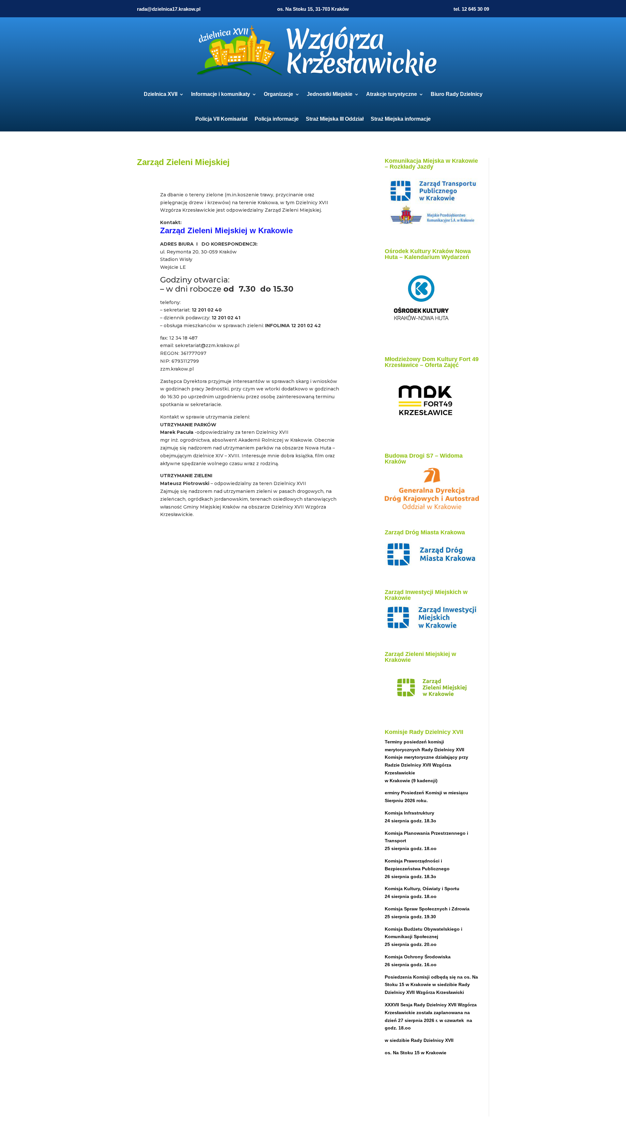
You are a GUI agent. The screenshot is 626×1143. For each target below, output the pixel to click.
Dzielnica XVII (160, 94)
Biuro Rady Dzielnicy (457, 94)
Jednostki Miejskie (329, 94)
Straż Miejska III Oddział (335, 119)
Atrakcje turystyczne (391, 94)
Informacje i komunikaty (220, 94)
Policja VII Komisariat (221, 119)
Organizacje (278, 94)
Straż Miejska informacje (401, 119)
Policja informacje (277, 119)
